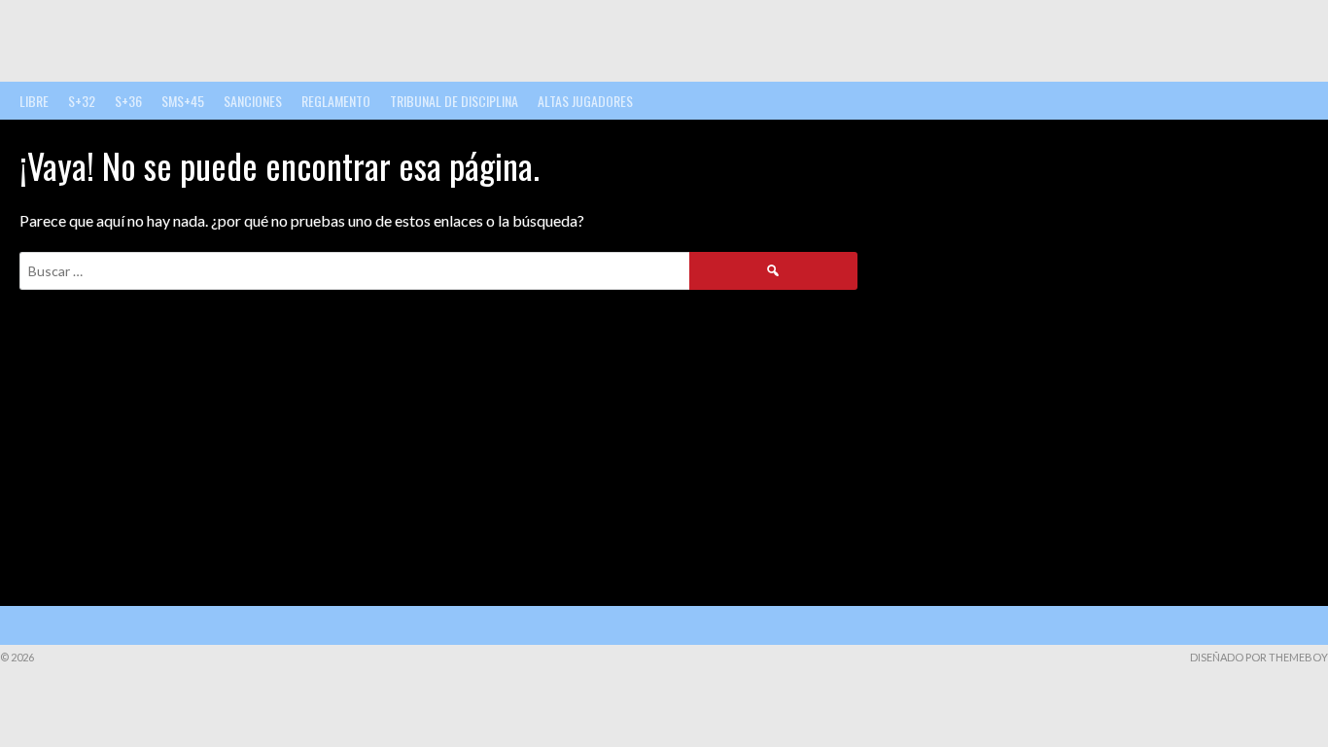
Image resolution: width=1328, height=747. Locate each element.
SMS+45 (182, 100)
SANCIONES (253, 100)
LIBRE (34, 100)
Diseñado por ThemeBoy (1259, 657)
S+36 (128, 100)
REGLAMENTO (335, 100)
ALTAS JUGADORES (585, 100)
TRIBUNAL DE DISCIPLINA (454, 100)
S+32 (81, 100)
